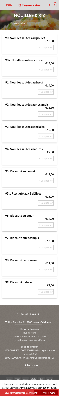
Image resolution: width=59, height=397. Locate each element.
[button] (7, 4)
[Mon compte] (49, 5)
